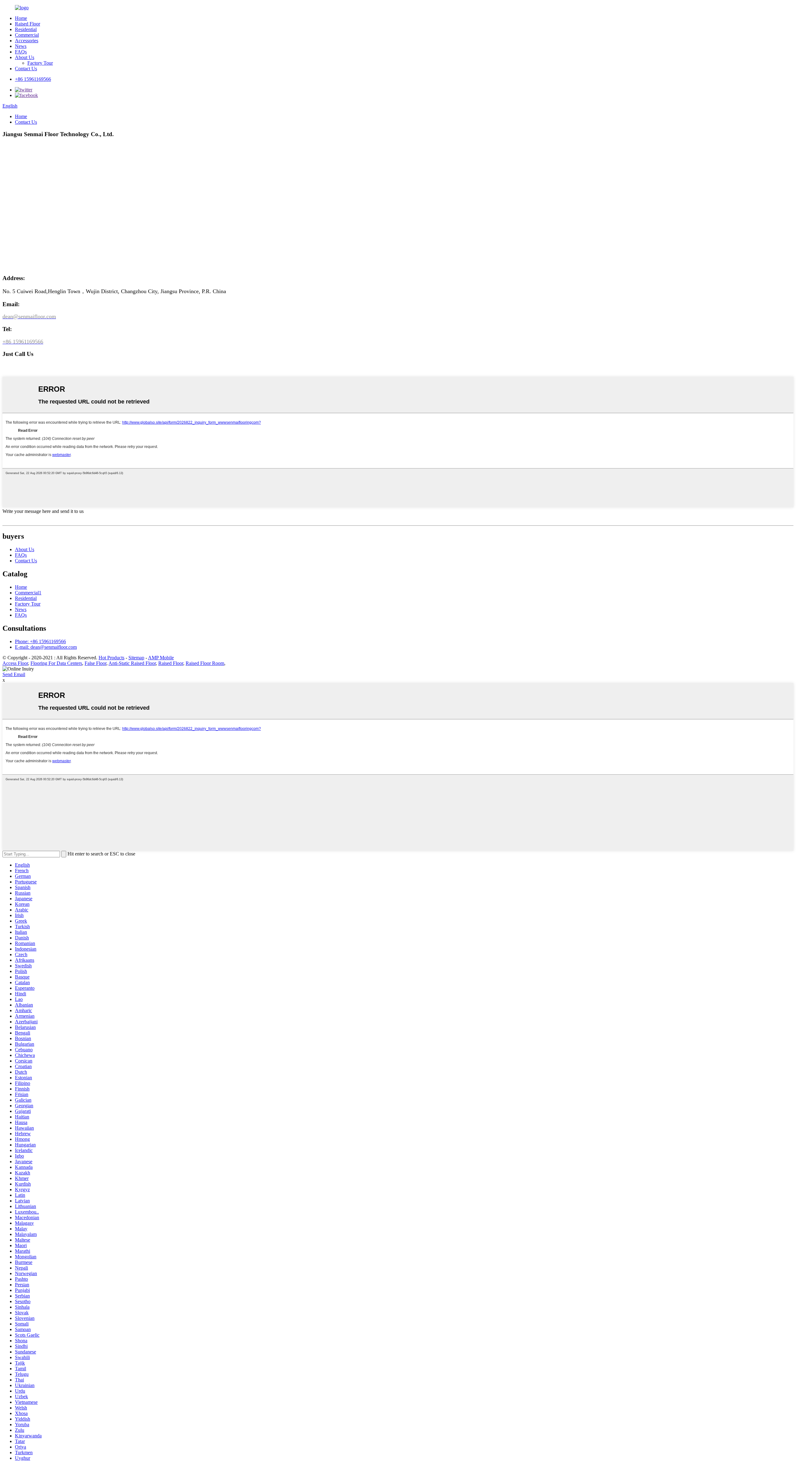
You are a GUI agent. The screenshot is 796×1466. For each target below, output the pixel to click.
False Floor (95, 663)
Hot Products (111, 657)
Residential (26, 29)
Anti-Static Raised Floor (132, 663)
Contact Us (26, 68)
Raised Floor (27, 23)
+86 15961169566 (33, 79)
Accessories (26, 40)
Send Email (13, 674)
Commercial (27, 35)
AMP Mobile (161, 657)
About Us (24, 57)
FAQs (21, 51)
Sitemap (136, 657)
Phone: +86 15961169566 (40, 641)
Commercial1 (28, 592)
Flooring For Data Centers (56, 663)
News (20, 46)
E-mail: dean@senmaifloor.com (46, 647)
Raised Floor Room (205, 663)
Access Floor (15, 663)
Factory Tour (40, 63)
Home (21, 18)
